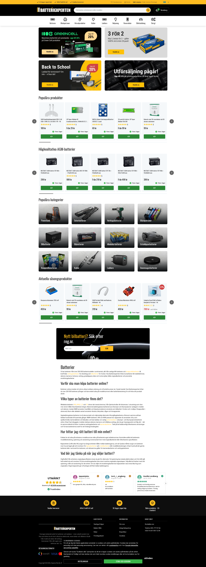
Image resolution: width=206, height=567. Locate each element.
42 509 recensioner (58, 485)
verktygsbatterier (73, 374)
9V (87, 404)
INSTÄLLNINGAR (83, 561)
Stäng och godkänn (123, 561)
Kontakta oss (149, 524)
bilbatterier (94, 374)
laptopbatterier (91, 446)
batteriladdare (111, 420)
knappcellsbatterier (132, 371)
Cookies (122, 536)
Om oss (122, 524)
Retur (95, 532)
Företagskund (99, 536)
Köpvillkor (122, 532)
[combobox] (112, 10)
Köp (51, 136)
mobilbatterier (104, 446)
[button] (164, 2)
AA (75, 404)
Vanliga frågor (99, 524)
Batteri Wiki (97, 528)
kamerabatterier (105, 424)
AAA (78, 404)
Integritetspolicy (125, 528)
